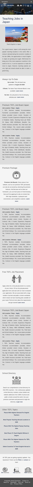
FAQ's (20, 460)
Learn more (19, 91)
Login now (19, 402)
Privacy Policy (18, 484)
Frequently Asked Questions (12, 481)
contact (26, 460)
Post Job (20, 482)
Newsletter (13, 482)
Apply (17, 108)
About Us (6, 482)
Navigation (5, 1)
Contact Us (25, 481)
